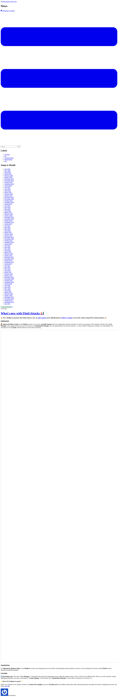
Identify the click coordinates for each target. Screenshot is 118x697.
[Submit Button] (19, 146)
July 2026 (7, 169)
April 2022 (7, 250)
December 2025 (9, 179)
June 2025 (7, 189)
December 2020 (9, 277)
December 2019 (9, 297)
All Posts (7, 154)
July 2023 (7, 225)
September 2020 (9, 282)
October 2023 (8, 220)
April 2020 (7, 290)
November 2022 (9, 239)
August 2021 (8, 264)
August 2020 (8, 284)
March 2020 (8, 292)
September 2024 (9, 202)
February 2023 (8, 234)
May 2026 (7, 171)
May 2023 (7, 229)
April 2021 (7, 270)
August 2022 (8, 244)
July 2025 (7, 187)
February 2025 (8, 194)
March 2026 (8, 174)
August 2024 (8, 204)
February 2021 (8, 274)
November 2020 (9, 279)
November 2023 (9, 219)
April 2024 (7, 210)
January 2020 (8, 295)
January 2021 (8, 275)
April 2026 (7, 172)
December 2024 (9, 197)
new (5, 161)
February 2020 (8, 294)
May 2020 (7, 289)
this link (7, 686)
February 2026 (8, 175)
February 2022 (8, 254)
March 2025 (8, 192)
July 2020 (7, 285)
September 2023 (9, 222)
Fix (5, 156)
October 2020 (8, 280)
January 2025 (8, 195)
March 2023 (8, 232)
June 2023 (7, 227)
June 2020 (7, 287)
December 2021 (9, 257)
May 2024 (7, 209)
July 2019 (7, 304)
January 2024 (8, 215)
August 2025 (8, 185)
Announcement (8, 158)
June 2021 (7, 267)
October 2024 (8, 200)
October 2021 (8, 260)
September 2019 (9, 302)
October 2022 (8, 240)
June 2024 (7, 207)
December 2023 (9, 217)
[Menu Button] (59, 144)
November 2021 (9, 259)
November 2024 (9, 199)
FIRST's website (66, 318)
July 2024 (7, 205)
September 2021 (9, 262)
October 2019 (8, 300)
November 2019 (9, 299)
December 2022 (9, 237)
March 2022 (8, 252)
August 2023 (8, 224)
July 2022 (7, 245)
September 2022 (9, 242)
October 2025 (8, 182)
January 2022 (8, 255)
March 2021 (8, 272)
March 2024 (8, 212)
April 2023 (7, 230)
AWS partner (41, 318)
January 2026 (8, 177)
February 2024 (8, 214)
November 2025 (9, 180)
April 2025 (7, 190)
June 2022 (7, 247)
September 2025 (9, 184)
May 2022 (7, 249)
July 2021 (7, 265)
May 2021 (7, 269)
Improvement (8, 159)
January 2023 (8, 235)
